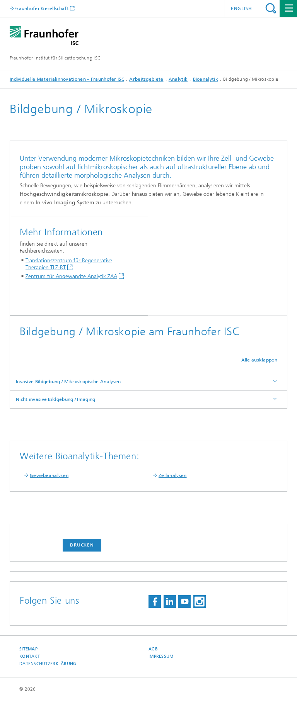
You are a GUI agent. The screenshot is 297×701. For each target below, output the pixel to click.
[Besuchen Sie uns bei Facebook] (154, 601)
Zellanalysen (173, 475)
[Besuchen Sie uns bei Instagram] (199, 601)
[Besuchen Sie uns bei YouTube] (184, 601)
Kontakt (29, 656)
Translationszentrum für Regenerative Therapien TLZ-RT (69, 264)
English (241, 8)
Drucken (82, 545)
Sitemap (28, 649)
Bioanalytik (205, 79)
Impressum (160, 656)
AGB (153, 649)
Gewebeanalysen (49, 475)
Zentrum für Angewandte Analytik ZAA (71, 276)
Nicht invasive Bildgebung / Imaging (56, 399)
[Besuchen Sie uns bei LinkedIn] (170, 601)
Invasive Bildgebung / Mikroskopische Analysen (68, 381)
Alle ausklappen (259, 360)
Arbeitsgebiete (146, 79)
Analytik (178, 79)
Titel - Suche (271, 8)
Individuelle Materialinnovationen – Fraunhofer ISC (67, 79)
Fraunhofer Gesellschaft (41, 8)
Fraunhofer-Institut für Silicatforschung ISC (55, 58)
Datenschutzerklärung (48, 663)
